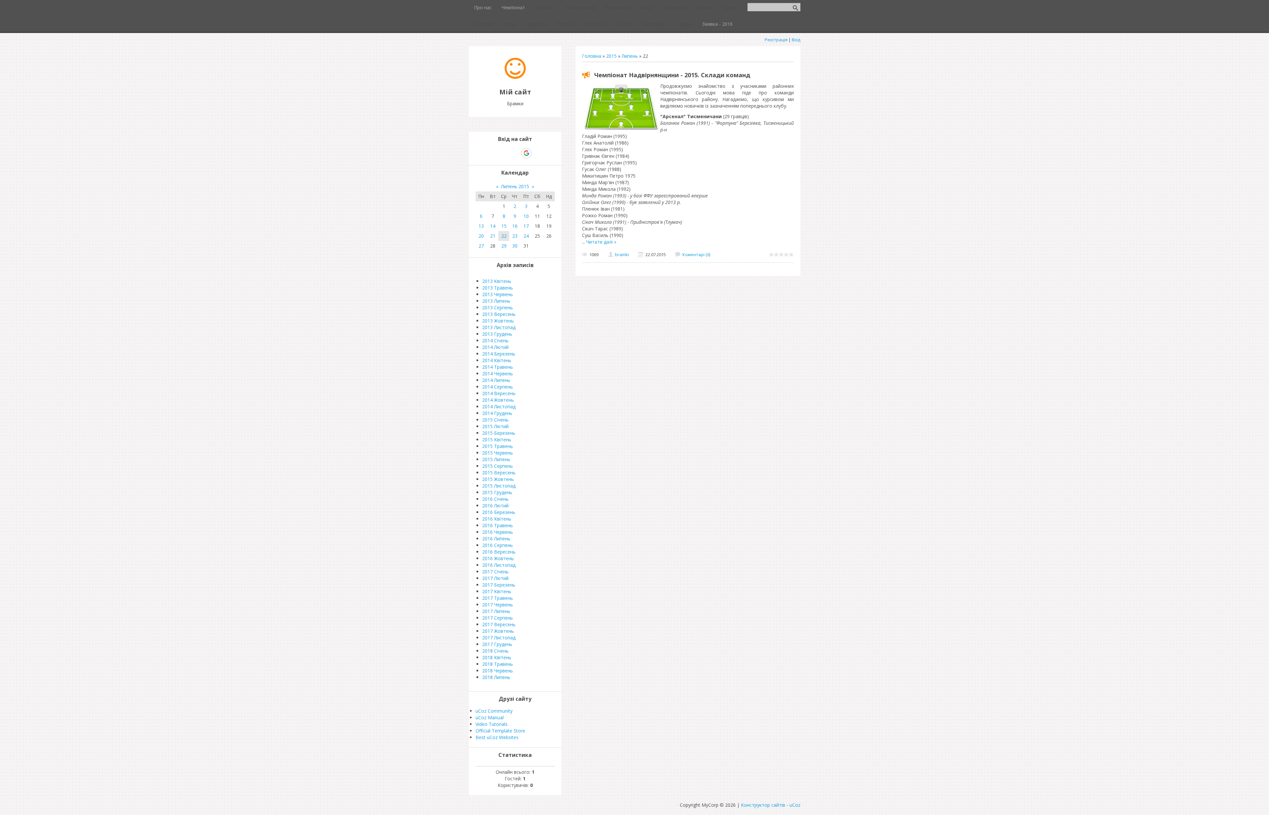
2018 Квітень (496, 657)
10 (526, 216)
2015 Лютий (495, 426)
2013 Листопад (499, 327)
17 (526, 226)
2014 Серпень (497, 387)
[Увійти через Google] (526, 153)
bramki (622, 254)
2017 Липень (496, 611)
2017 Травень (497, 598)
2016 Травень (497, 525)
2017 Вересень (499, 624)
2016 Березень (498, 512)
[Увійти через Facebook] (515, 153)
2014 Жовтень (498, 400)
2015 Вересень (499, 472)
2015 (611, 56)
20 (481, 236)
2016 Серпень (497, 545)
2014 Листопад (499, 406)
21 (492, 236)
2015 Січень (495, 420)
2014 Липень (496, 380)
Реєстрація (776, 40)
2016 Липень (496, 538)
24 (526, 236)
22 (504, 236)
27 (481, 246)
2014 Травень (497, 367)
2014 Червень (497, 373)
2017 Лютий (495, 578)
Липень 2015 (515, 186)
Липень (630, 56)
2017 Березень (498, 585)
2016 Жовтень (498, 558)
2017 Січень (495, 571)
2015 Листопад (499, 486)
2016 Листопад (499, 565)
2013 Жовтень (498, 321)
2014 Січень (495, 340)
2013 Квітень (496, 281)
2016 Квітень (496, 519)
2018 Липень (496, 677)
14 (492, 226)
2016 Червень (497, 532)
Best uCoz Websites (497, 737)
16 (515, 226)
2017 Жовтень (498, 631)
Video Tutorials (492, 724)
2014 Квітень (496, 360)
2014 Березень (498, 354)
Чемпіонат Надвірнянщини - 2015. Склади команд (672, 75)
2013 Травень (497, 288)
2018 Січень (495, 651)
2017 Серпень (497, 618)
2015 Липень (496, 459)
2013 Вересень (499, 314)
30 (515, 246)
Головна (591, 56)
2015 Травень (497, 446)
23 (515, 236)
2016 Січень (495, 499)
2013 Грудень (497, 334)
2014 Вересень (499, 393)
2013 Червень (497, 294)
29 (504, 246)
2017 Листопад (499, 637)
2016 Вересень (499, 552)
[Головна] (515, 77)
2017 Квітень (496, 591)
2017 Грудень (497, 644)
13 (481, 226)
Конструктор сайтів (763, 805)
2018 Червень (497, 670)
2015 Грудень (497, 492)
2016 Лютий (495, 505)
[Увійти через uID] (504, 153)
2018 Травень (497, 664)
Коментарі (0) (696, 254)
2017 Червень (497, 604)
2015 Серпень (497, 466)
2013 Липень (496, 301)
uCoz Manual (490, 717)
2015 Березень (498, 433)
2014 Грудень (497, 413)
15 (504, 226)
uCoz (794, 805)
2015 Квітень (496, 439)
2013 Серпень (497, 307)
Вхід (796, 40)
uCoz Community (494, 711)
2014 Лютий (495, 347)
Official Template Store (500, 731)
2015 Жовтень (498, 479)
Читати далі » (601, 242)
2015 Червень (497, 453)
